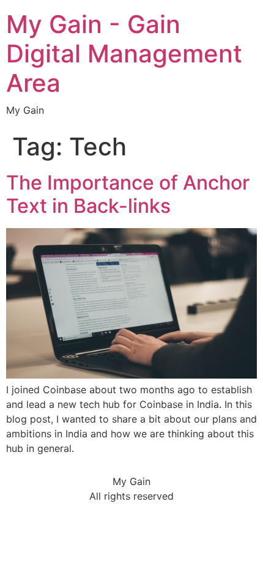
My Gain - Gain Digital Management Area (124, 53)
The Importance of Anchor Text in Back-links (128, 194)
